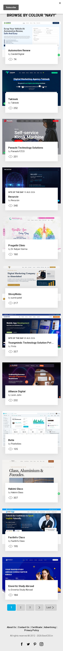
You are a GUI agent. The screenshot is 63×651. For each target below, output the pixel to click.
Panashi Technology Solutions (25, 147)
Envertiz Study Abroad (21, 586)
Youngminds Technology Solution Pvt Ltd (32, 342)
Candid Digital (17, 54)
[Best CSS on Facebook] (22, 644)
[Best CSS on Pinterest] (35, 644)
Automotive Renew (19, 50)
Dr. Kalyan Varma (19, 249)
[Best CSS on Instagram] (41, 644)
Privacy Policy (31, 630)
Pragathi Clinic (16, 245)
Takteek (13, 99)
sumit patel (16, 298)
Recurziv (13, 196)
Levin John (16, 395)
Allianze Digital (16, 391)
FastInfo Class (16, 537)
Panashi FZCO (18, 151)
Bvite (11, 440)
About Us (11, 627)
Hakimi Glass (15, 488)
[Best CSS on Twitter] (28, 644)
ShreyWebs (14, 294)
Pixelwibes (16, 444)
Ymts (13, 346)
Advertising (50, 627)
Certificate (36, 627)
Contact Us (23, 627)
